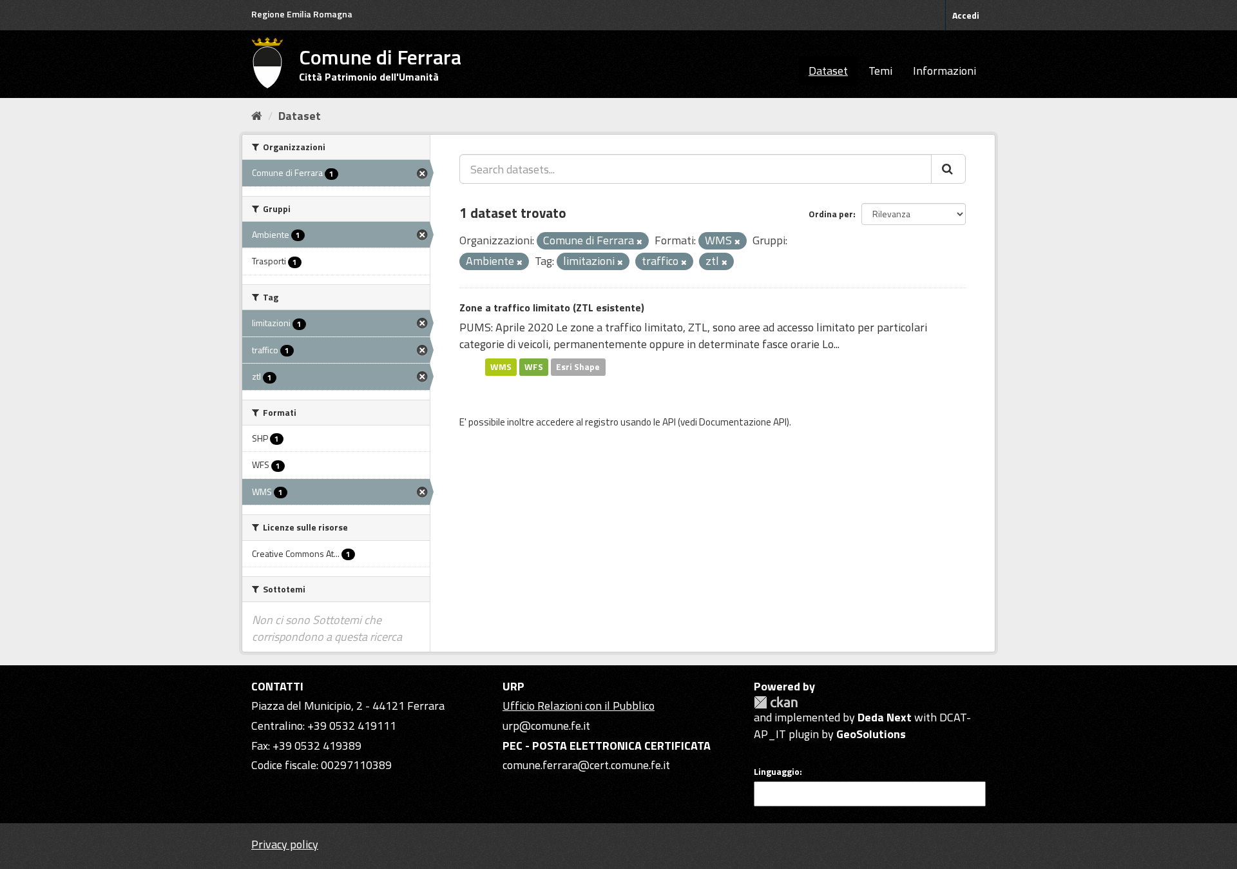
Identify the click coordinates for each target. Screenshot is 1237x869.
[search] (948, 169)
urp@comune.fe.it (546, 725)
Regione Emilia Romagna (301, 14)
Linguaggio (777, 771)
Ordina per (831, 213)
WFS (533, 366)
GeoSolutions (871, 734)
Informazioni (944, 70)
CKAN (776, 702)
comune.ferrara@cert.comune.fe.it (586, 765)
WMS (501, 366)
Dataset (828, 70)
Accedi (965, 15)
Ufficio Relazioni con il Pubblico (579, 705)
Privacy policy (284, 844)
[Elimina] (639, 242)
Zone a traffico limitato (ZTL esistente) (551, 307)
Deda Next (885, 717)
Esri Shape (578, 366)
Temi (880, 70)
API (669, 422)
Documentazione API (743, 422)
